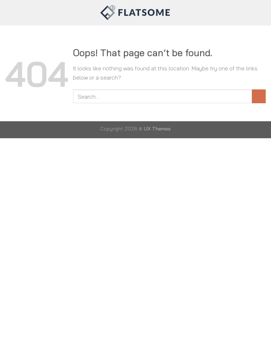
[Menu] (9, 12)
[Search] (263, 12)
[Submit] (259, 96)
